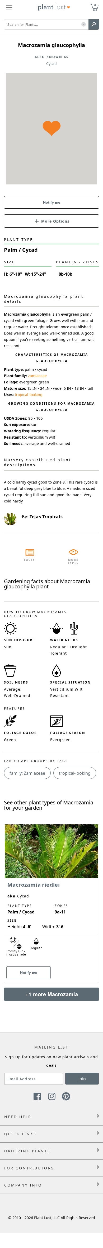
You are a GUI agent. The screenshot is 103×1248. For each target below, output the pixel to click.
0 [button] (95, 5)
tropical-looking (29, 394)
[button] (83, 24)
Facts (29, 560)
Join (82, 1079)
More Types (73, 561)
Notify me (51, 202)
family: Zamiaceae (27, 773)
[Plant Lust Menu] (9, 7)
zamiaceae (37, 375)
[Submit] (93, 24)
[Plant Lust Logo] (54, 7)
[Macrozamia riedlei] (51, 894)
